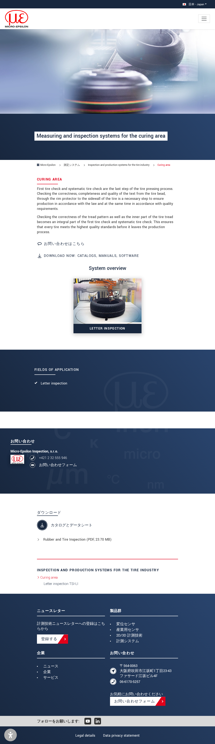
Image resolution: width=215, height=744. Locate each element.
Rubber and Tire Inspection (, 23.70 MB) (77, 539)
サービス (50, 677)
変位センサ (125, 624)
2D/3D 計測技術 (129, 635)
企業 (47, 672)
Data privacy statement (121, 735)
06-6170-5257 (130, 681)
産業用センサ (127, 630)
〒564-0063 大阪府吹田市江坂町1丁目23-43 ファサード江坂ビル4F (146, 670)
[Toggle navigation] (204, 18)
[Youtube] (87, 721)
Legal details (85, 735)
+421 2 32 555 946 (53, 457)
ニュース (50, 666)
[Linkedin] (97, 721)
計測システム (127, 641)
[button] (10, 735)
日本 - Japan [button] (196, 4)
